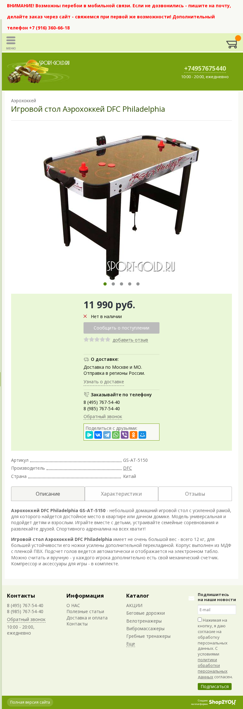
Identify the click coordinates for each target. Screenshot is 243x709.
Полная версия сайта (30, 702)
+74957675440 (205, 68)
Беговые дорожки (145, 613)
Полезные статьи (85, 611)
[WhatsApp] (116, 435)
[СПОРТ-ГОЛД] (38, 71)
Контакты (21, 595)
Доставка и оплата (87, 618)
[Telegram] (107, 435)
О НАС (73, 605)
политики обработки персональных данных (212, 668)
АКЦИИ (134, 605)
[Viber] (124, 435)
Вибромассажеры (145, 628)
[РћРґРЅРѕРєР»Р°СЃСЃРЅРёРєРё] (133, 435)
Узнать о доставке (104, 382)
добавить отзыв (130, 340)
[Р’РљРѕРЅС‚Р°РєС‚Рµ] (98, 435)
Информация (85, 595)
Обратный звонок (103, 416)
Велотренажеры (144, 621)
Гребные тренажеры (148, 636)
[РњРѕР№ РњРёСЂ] (142, 435)
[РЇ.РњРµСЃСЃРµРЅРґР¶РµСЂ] (89, 435)
